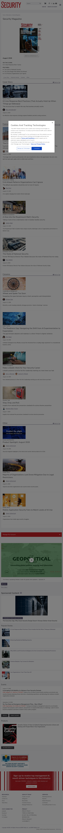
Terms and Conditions (28, 138)
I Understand (37, 148)
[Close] (52, 122)
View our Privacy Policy (38, 144)
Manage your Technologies (24, 148)
